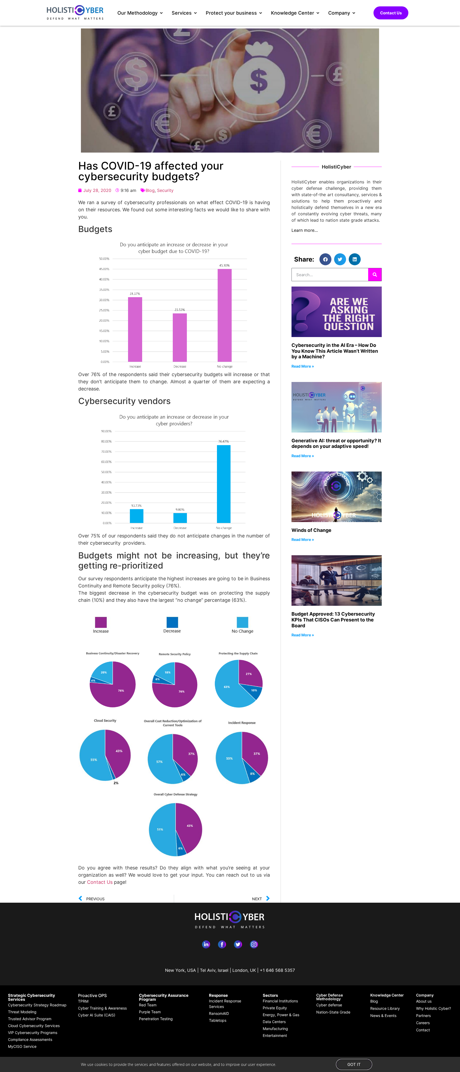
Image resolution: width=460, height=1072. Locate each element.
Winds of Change (311, 530)
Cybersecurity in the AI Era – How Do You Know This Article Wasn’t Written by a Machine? (334, 350)
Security (165, 190)
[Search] (374, 274)
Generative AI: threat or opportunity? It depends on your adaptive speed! (336, 443)
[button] (140, 13)
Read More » (302, 366)
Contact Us (100, 882)
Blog (150, 190)
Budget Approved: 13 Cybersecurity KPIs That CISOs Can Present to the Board (333, 619)
